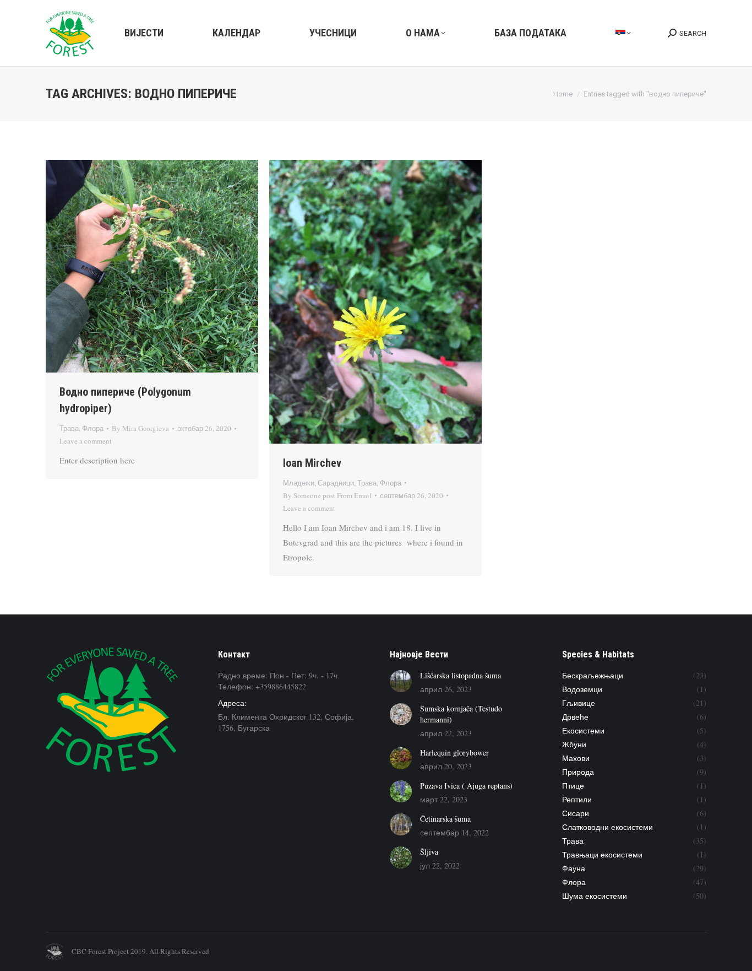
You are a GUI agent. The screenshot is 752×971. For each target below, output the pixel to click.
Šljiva (429, 851)
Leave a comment (85, 441)
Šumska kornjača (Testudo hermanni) (461, 714)
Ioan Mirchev (312, 463)
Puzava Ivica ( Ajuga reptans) (466, 785)
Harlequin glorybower (454, 752)
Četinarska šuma (445, 818)
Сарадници (336, 483)
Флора (92, 428)
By (140, 428)
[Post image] (401, 681)
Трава (69, 428)
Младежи (298, 483)
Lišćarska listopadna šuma (460, 675)
